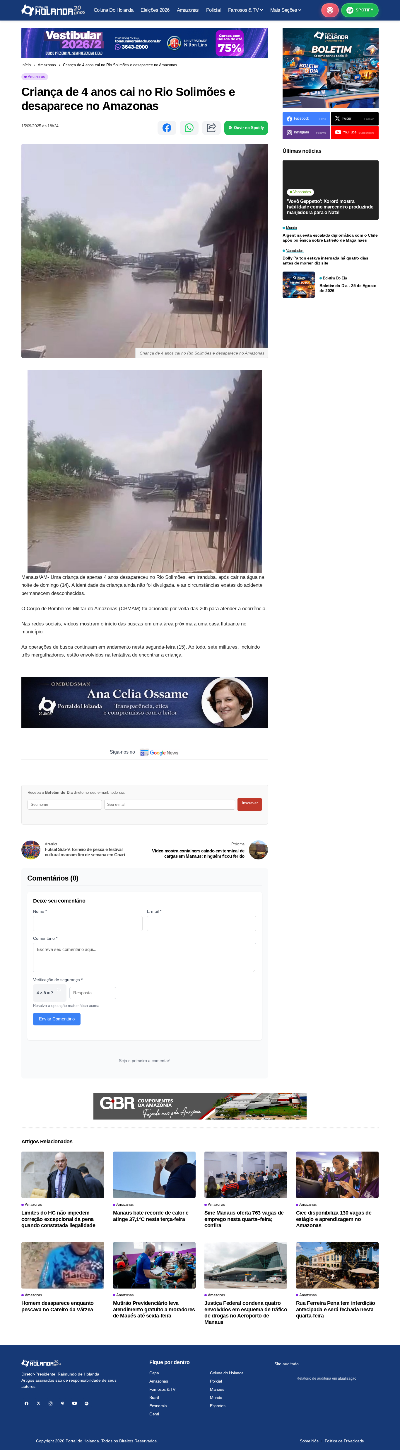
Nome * (40, 911)
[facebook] (26, 1403)
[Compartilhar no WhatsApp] (189, 128)
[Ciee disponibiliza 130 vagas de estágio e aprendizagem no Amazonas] (337, 1174)
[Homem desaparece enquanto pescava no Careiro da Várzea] (62, 1265)
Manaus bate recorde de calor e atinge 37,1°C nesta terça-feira (151, 1216)
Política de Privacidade (344, 1441)
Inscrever (250, 803)
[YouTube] (74, 1403)
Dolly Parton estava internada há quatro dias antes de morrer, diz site (325, 261)
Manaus (217, 1389)
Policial (216, 1381)
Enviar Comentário (57, 1018)
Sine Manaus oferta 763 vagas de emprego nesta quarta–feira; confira (244, 1219)
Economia (158, 1405)
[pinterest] (62, 1403)
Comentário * (45, 938)
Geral (154, 1414)
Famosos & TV (162, 1389)
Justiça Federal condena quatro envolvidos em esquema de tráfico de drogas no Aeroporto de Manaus (245, 1312)
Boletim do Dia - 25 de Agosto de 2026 (348, 288)
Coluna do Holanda (227, 1373)
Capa (154, 1373)
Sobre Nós (309, 1441)
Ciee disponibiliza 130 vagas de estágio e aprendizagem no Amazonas (334, 1219)
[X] (38, 1403)
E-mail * (154, 911)
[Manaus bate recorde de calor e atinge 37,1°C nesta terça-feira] (154, 1174)
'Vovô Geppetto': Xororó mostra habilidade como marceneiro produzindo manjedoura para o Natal (330, 207)
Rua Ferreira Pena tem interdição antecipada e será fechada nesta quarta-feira (335, 1309)
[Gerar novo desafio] (59, 993)
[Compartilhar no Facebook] (167, 128)
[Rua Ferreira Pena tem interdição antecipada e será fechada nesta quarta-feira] (337, 1265)
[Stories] (330, 10)
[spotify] (86, 1403)
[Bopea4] (53, 10)
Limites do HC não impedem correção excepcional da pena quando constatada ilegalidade (58, 1219)
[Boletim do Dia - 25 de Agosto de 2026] (299, 285)
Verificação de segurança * (58, 979)
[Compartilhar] (211, 128)
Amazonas (47, 65)
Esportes (217, 1405)
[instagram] (50, 1403)
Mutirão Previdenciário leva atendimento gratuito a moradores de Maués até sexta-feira (154, 1309)
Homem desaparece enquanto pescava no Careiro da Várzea (57, 1306)
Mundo (216, 1397)
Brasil (154, 1397)
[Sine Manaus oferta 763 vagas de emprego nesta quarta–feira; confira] (245, 1174)
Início (26, 65)
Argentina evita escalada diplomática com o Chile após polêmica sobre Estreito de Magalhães (330, 238)
